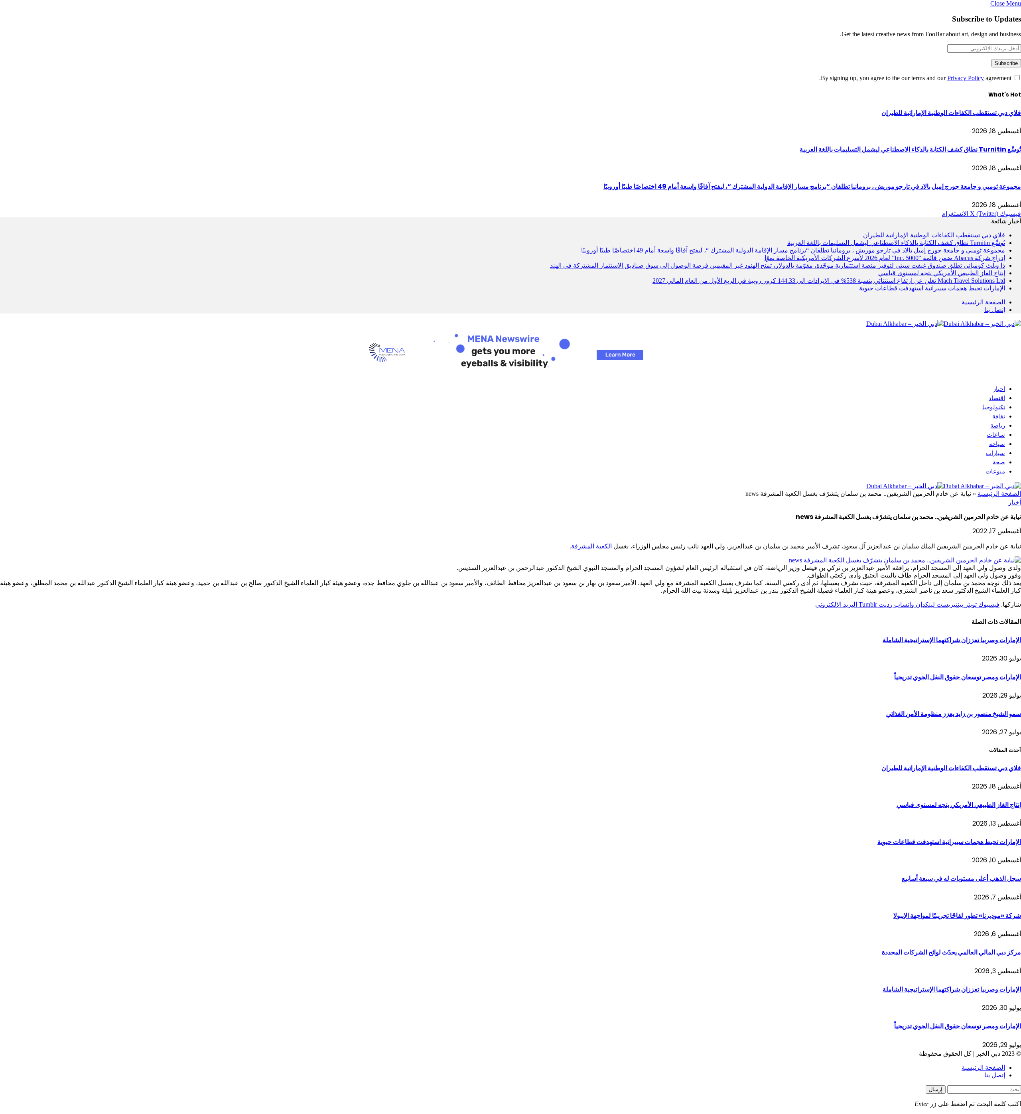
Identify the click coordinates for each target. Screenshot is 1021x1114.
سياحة (997, 444)
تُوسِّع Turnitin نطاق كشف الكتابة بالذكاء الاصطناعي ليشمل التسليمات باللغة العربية (910, 149)
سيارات (995, 453)
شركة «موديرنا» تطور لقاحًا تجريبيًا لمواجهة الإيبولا (957, 915)
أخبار (999, 388)
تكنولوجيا (993, 407)
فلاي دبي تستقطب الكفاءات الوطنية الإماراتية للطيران (951, 112)
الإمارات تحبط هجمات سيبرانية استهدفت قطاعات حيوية (932, 288)
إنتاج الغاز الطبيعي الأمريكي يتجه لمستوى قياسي (941, 273)
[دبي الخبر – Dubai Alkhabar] (943, 323)
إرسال (935, 1089)
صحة (999, 462)
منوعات (995, 471)
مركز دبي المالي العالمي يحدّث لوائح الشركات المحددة (951, 952)
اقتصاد (997, 398)
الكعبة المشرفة (591, 546)
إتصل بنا (994, 309)
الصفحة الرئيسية (983, 302)
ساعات (996, 434)
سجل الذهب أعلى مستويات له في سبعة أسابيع (961, 878)
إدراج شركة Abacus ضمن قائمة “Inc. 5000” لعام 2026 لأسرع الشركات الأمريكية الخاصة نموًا (885, 257)
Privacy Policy (965, 78)
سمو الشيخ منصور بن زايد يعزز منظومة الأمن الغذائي (953, 713)
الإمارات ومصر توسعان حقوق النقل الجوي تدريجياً (957, 677)
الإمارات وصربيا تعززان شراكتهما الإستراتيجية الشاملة (952, 640)
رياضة (997, 425)
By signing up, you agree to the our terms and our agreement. (916, 78)
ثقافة (998, 416)
